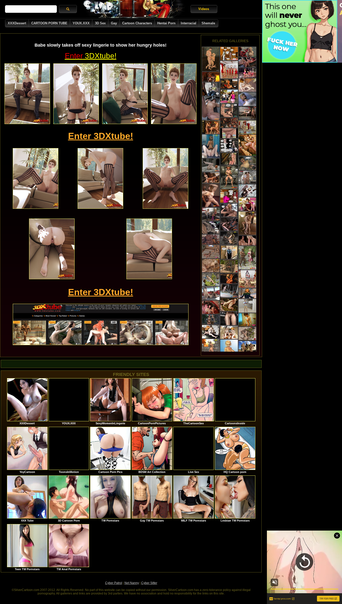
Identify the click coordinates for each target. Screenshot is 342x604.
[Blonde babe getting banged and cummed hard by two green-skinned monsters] (211, 279)
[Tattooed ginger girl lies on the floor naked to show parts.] (229, 177)
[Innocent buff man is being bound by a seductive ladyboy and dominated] (211, 214)
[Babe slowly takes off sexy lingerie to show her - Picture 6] (100, 178)
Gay (114, 23)
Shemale (208, 23)
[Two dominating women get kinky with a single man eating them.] (211, 251)
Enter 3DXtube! (100, 136)
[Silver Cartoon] (134, 9)
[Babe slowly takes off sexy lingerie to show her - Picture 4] (174, 93)
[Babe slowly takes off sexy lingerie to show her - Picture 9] (149, 249)
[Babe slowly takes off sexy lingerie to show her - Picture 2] (76, 93)
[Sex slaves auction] (229, 53)
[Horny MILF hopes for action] (229, 196)
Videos (203, 9)
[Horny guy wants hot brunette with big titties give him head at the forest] (211, 227)
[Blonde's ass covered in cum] (229, 110)
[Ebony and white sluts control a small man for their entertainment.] (247, 279)
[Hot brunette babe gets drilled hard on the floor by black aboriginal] (247, 145)
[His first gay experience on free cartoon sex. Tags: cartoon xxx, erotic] (247, 306)
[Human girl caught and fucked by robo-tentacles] (229, 318)
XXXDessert (17, 23)
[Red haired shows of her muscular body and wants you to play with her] (211, 108)
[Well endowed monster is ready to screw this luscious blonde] (211, 307)
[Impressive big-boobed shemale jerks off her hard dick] (247, 320)
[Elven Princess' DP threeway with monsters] (211, 77)
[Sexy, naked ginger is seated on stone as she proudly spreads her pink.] (211, 165)
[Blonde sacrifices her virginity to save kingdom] (247, 99)
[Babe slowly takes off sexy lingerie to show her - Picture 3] (125, 93)
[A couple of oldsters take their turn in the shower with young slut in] (229, 96)
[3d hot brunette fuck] (247, 223)
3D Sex (100, 23)
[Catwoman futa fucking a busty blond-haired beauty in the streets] (229, 84)
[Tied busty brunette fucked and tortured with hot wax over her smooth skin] (211, 127)
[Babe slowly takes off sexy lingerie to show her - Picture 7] (165, 178)
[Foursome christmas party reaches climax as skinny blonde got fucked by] (247, 127)
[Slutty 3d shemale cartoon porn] (211, 293)
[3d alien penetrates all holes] (247, 62)
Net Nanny (131, 583)
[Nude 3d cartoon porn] (211, 351)
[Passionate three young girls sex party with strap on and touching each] (211, 177)
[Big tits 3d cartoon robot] (229, 238)
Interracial (188, 23)
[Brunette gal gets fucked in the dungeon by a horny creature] (247, 334)
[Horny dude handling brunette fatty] (229, 133)
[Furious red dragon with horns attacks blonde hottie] (247, 52)
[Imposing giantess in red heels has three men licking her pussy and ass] (229, 70)
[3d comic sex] (247, 85)
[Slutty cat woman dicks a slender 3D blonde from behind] (229, 278)
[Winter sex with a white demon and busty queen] (247, 293)
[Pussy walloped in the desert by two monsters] (247, 348)
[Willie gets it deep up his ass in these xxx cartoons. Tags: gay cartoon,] (247, 163)
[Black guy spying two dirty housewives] (211, 89)
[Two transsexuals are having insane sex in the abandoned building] (211, 319)
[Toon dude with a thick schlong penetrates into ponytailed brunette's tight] (247, 190)
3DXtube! (90, 56)
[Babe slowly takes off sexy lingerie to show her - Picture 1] (27, 93)
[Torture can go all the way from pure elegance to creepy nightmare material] (247, 113)
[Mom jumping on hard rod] (229, 145)
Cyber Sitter (149, 583)
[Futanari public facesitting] (247, 73)
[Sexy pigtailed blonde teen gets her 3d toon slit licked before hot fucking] (211, 59)
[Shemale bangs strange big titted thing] (229, 210)
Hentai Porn (166, 23)
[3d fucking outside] (211, 265)
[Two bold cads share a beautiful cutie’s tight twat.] (211, 195)
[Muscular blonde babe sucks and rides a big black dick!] (229, 224)
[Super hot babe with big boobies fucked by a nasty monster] (229, 304)
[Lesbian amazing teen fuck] (211, 146)
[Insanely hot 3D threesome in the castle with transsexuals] (229, 123)
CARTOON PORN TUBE (49, 23)
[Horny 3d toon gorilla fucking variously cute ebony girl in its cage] (229, 266)
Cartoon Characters (137, 23)
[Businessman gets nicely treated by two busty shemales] (229, 332)
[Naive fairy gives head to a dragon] (229, 159)
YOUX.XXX (81, 23)
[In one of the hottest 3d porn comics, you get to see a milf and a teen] (247, 204)
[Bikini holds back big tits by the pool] (229, 252)
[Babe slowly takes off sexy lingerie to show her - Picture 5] (35, 178)
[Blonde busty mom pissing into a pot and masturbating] (211, 332)
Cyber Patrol (113, 583)
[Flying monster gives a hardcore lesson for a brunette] (211, 239)
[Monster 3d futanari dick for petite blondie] (247, 240)
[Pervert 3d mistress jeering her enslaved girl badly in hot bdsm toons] (247, 177)
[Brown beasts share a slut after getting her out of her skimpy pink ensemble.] (247, 258)
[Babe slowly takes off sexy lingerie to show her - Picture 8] (52, 249)
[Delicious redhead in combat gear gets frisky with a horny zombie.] (229, 290)
